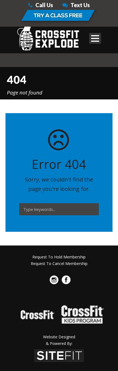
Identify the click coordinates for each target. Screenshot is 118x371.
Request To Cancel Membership (59, 263)
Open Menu (95, 38)
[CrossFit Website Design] (59, 355)
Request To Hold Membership (59, 257)
